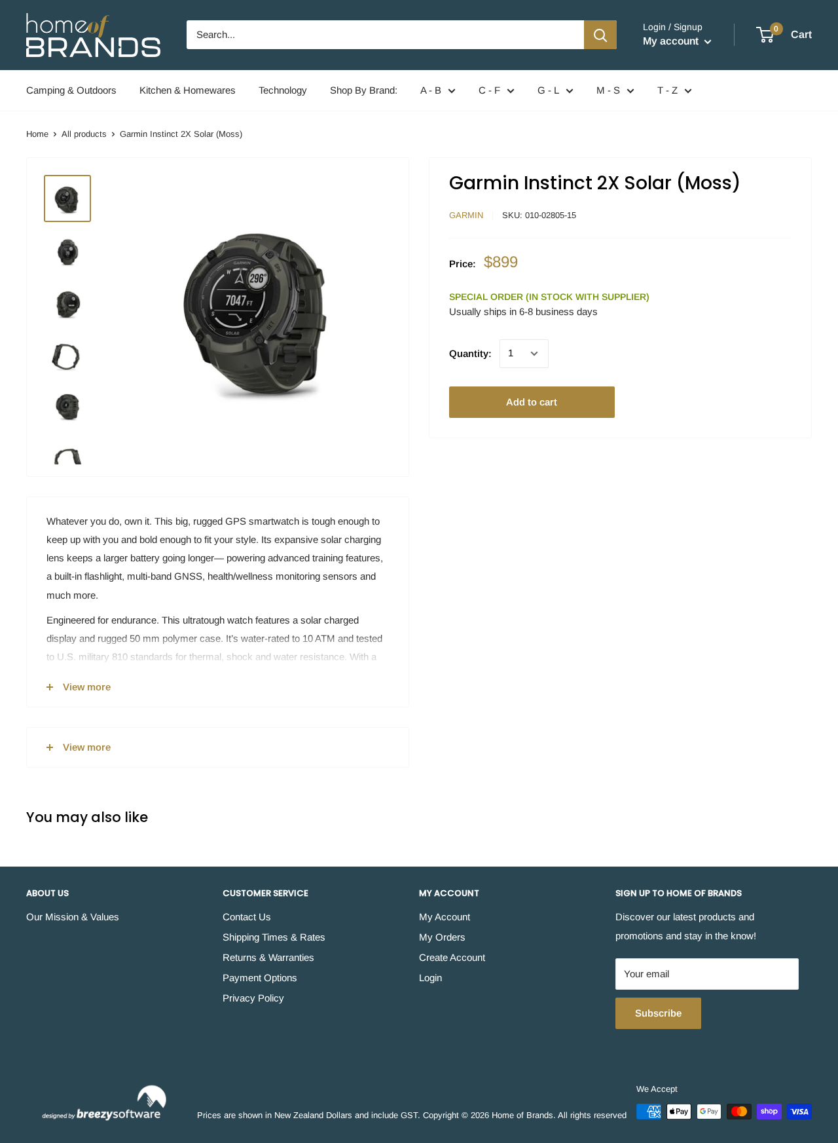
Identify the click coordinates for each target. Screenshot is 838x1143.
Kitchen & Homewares (187, 90)
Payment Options (260, 977)
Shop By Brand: (363, 90)
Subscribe (658, 1013)
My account (672, 41)
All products (84, 134)
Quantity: (470, 353)
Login (430, 977)
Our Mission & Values (72, 916)
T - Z (667, 90)
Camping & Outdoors (71, 90)
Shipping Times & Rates (274, 937)
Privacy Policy (253, 997)
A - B (430, 90)
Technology (283, 90)
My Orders (442, 937)
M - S (608, 90)
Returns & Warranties (268, 957)
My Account (444, 916)
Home (37, 134)
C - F (489, 90)
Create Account (452, 957)
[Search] (600, 34)
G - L (548, 90)
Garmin (466, 215)
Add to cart (531, 401)
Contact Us (247, 916)
